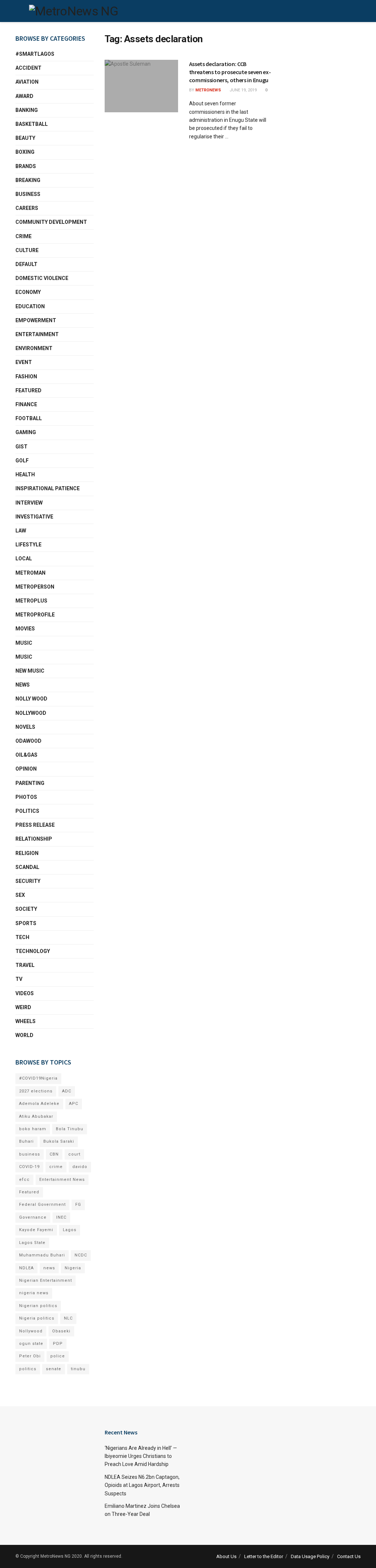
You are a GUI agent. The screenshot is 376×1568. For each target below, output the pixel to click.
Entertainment (37, 334)
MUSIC (23, 657)
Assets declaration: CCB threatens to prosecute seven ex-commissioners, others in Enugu (230, 72)
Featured (28, 390)
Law (20, 531)
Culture (27, 250)
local (23, 558)
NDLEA (26, 1268)
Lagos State (32, 1242)
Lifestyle (28, 544)
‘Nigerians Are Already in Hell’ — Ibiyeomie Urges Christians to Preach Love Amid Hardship (141, 1456)
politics (27, 1369)
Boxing (25, 152)
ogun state (31, 1343)
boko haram (32, 1129)
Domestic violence (41, 278)
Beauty (25, 138)
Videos (24, 993)
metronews (208, 90)
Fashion (26, 376)
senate (53, 1369)
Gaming (25, 432)
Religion (27, 853)
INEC (61, 1217)
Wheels (25, 1021)
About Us (226, 1556)
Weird (23, 1007)
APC (73, 1103)
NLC (68, 1318)
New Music (29, 671)
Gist (21, 447)
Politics (27, 811)
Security (27, 881)
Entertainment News (62, 1179)
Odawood (28, 741)
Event (23, 362)
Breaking (27, 180)
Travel (25, 965)
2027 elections (36, 1091)
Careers (26, 208)
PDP (58, 1343)
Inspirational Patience (47, 488)
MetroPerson (34, 587)
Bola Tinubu (69, 1129)
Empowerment (35, 320)
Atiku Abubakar (36, 1116)
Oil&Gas (26, 755)
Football (28, 418)
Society (26, 909)
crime (56, 1166)
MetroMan (30, 573)
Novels (25, 727)
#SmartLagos (34, 54)
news (49, 1268)
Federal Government (42, 1204)
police (57, 1356)
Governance (33, 1217)
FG (78, 1204)
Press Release (35, 825)
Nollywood (30, 713)
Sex (20, 895)
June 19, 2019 (242, 90)
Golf (22, 460)
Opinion (26, 769)
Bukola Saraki (58, 1141)
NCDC (81, 1255)
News (22, 685)
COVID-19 (29, 1166)
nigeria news (33, 1293)
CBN (54, 1154)
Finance (26, 404)
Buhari (26, 1141)
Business (27, 194)
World (24, 1035)
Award (24, 96)
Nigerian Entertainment (45, 1280)
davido (79, 1166)
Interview (29, 503)
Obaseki (61, 1331)
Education (30, 306)
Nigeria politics (36, 1318)
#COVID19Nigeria (38, 1078)
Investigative (34, 517)
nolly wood (31, 699)
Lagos (69, 1229)
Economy (28, 292)
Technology (32, 951)
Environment (34, 348)
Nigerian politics (38, 1305)
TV (18, 979)
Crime (23, 236)
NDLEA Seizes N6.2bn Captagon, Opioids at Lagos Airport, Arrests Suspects (142, 1485)
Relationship (33, 839)
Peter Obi (30, 1356)
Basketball (31, 124)
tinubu (78, 1369)
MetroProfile (35, 615)
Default (26, 264)
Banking (26, 110)
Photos (26, 797)
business (29, 1154)
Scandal (27, 867)
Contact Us (349, 1556)
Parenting (29, 783)
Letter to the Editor (263, 1556)
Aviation (27, 82)
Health (25, 474)
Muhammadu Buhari (42, 1255)
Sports (25, 923)
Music (23, 643)
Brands (25, 166)
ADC (66, 1091)
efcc (24, 1179)
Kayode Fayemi (36, 1229)
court (74, 1154)
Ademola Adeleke (39, 1103)
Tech (22, 937)
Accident (28, 68)
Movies (25, 629)
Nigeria (73, 1268)
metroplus (31, 601)
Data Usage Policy (310, 1556)
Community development (51, 222)
